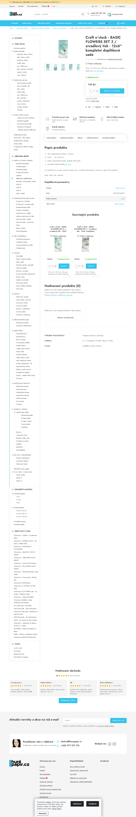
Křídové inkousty (21, 398)
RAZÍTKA (17, 294)
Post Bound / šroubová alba (25, 204)
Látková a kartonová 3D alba (25, 216)
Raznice (18, 432)
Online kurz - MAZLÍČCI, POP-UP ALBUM (24, 553)
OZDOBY (17, 253)
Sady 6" (19, 190)
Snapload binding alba (23, 207)
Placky (16, 150)
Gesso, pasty (20, 352)
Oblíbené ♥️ (45, 6)
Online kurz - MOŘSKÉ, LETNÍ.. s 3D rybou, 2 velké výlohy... (25, 542)
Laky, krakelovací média (23, 360)
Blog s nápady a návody (77, 767)
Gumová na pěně (21, 306)
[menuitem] (14, 23)
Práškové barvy (21, 346)
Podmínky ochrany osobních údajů (50, 789)
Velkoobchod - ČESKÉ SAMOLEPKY (81, 782)
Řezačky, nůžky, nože (22, 438)
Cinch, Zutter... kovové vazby (23, 472)
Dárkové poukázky (19, 48)
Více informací (98, 71)
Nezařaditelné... (21, 450)
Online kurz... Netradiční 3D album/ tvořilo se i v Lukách (25, 624)
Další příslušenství (21, 231)
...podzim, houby (21, 72)
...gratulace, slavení (22, 60)
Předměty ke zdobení (22, 372)
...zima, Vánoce (21, 75)
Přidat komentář (66, 318)
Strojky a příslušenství (22, 458)
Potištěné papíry (21, 167)
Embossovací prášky (22, 323)
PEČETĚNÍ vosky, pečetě (21, 469)
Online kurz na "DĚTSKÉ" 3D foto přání (25, 587)
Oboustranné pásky (27, 415)
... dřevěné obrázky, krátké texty (26, 130)
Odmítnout (77, 804)
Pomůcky (19, 378)
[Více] (121, 23)
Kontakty (20, 6)
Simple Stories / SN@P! (23, 213)
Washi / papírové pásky (23, 259)
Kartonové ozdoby (22, 283)
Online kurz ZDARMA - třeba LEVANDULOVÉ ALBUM (23, 601)
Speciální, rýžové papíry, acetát (26, 181)
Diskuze (80, 138)
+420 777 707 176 (98, 13)
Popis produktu (51, 138)
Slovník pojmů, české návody (79, 770)
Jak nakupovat (44, 797)
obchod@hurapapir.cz (71, 741)
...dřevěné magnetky (22, 121)
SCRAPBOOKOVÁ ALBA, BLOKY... (25, 198)
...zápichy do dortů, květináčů (25, 118)
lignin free (67, 164)
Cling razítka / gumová (23, 300)
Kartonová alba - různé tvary (25, 222)
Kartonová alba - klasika (23, 219)
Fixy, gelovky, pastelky (23, 343)
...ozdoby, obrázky (22, 107)
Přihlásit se (118, 721)
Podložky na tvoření (22, 441)
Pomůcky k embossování (23, 326)
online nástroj (56, 809)
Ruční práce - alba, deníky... (22, 138)
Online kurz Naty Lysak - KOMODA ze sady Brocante (26, 613)
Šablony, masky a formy (23, 369)
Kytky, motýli (20, 262)
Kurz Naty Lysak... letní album (23, 606)
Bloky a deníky (20, 228)
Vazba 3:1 (19, 481)
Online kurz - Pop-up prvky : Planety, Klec (25, 578)
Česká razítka (18, 144)
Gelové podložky (21, 355)
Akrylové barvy (20, 337)
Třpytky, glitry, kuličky (22, 349)
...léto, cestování (21, 98)
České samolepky (19, 51)
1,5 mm (18, 500)
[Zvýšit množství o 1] (97, 91)
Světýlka (18, 444)
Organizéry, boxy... (22, 435)
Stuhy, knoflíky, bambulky (24, 286)
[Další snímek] (80, 49)
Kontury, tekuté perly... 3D (24, 363)
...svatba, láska (20, 63)
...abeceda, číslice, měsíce (24, 54)
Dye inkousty (20, 401)
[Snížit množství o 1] (90, 91)
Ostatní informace (92, 138)
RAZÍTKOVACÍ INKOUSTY (22, 383)
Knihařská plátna (19, 508)
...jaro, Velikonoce (21, 66)
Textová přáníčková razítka (24, 245)
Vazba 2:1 (19, 478)
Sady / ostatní (20, 193)
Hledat (83, 14)
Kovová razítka (20, 312)
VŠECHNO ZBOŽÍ (22, 156)
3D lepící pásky (25, 418)
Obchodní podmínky (46, 786)
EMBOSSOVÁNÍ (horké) (21, 320)
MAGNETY (19, 447)
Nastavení (42, 813)
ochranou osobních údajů (106, 726)
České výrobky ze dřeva (21, 115)
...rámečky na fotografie (23, 127)
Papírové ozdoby (21, 268)
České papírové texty (20, 135)
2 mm (18, 503)
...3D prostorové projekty (24, 124)
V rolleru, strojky (26, 421)
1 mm (18, 497)
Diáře (18, 225)
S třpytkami (24, 427)
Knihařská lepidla (19, 525)
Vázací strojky (20, 475)
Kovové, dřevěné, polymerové (25, 274)
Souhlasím (92, 804)
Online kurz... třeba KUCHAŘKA (24, 597)
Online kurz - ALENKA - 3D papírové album (25, 536)
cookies (48, 802)
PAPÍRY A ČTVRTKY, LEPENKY (23, 161)
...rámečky (19, 110)
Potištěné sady (20, 248)
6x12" (123, 198)
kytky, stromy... (119, 204)
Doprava (12, 6)
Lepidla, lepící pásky (22, 412)
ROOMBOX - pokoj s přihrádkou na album (25, 630)
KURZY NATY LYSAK (22, 531)
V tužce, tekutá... (26, 424)
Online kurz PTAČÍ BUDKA (22, 583)
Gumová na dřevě (22, 303)
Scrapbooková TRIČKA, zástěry (23, 147)
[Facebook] (109, 744)
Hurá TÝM (73, 774)
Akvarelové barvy (21, 334)
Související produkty (108, 138)
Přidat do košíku (112, 91)
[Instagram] (114, 744)
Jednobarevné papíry (22, 164)
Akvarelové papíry (21, 170)
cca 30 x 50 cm (21, 514)
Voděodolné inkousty (22, 392)
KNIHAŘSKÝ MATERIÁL (23, 489)
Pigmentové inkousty (22, 395)
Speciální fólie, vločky (23, 366)
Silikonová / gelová (22, 297)
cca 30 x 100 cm (21, 517)
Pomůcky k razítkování (23, 315)
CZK (96, 6)
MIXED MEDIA (18, 331)
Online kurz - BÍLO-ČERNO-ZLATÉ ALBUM (24, 567)
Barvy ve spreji (20, 340)
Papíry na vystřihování (24, 178)
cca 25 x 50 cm (21, 511)
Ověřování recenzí (45, 793)
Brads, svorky (20, 277)
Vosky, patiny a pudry (22, 358)
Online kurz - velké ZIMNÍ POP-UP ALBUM (24, 559)
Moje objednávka (32, 6)
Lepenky (18, 175)
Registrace (122, 6)
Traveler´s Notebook (22, 210)
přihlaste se (54, 295)
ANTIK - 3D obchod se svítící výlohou (25, 620)
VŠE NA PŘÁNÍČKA (20, 236)
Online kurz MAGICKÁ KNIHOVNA (25, 637)
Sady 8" (18, 187)
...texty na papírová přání (23, 83)
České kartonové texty (20, 80)
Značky (17, 644)
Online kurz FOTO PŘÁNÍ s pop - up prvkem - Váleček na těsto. (25, 592)
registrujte (68, 295)
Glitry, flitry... (20, 289)
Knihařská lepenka (19, 494)
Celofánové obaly (21, 242)
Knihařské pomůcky (20, 522)
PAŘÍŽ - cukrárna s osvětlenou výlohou (26, 634)
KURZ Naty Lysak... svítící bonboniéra (25, 609)
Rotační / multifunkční (23, 309)
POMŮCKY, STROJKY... (21, 409)
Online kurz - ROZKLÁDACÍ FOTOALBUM (22, 548)
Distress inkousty (21, 389)
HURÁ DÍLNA (20, 44)
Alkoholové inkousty (22, 386)
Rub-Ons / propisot (22, 271)
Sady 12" (19, 184)
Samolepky (19, 256)
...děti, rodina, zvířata (23, 57)
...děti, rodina (20, 89)
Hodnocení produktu (66, 138)
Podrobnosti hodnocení (115, 59)
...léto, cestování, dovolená (24, 69)
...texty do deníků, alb (22, 86)
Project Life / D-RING (23, 201)
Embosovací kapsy (21, 464)
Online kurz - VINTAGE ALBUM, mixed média (26, 573)
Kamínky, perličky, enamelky (25, 265)
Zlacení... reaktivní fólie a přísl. (25, 375)
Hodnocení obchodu (68, 671)
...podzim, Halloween (22, 101)
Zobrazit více (68, 700)
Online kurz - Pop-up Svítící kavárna (25, 563)
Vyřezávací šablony (22, 461)
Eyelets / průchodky (22, 280)
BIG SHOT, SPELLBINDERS (22, 455)
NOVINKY (18, 38)
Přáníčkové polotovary (23, 239)
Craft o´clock (95, 101)
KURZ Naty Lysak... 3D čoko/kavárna (25, 617)
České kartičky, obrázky (21, 141)
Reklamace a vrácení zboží (78, 778)
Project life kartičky (22, 172)
